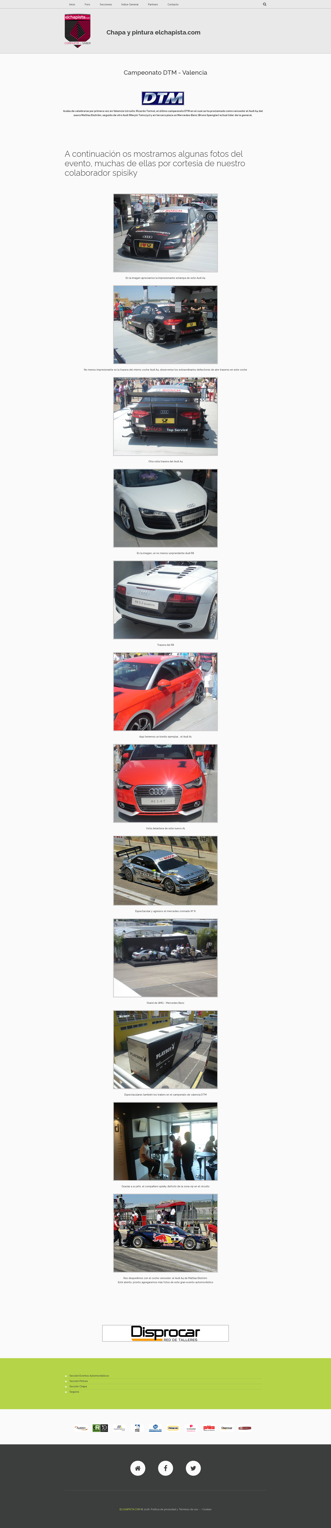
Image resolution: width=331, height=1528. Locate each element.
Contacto (173, 4)
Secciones (106, 4)
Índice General (130, 4)
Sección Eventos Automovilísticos (89, 1375)
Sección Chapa (78, 1386)
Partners (153, 4)
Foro (87, 4)
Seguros (74, 1391)
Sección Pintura (78, 1381)
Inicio (72, 4)
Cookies (207, 1509)
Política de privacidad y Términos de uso (174, 1509)
